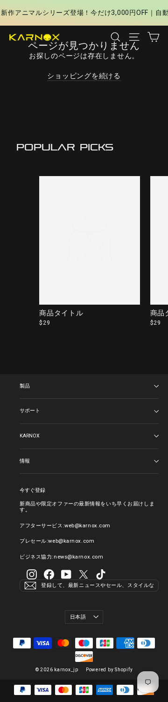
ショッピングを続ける (84, 76)
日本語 (78, 617)
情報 (25, 461)
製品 (25, 386)
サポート (30, 411)
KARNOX (30, 436)
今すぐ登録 (32, 490)
